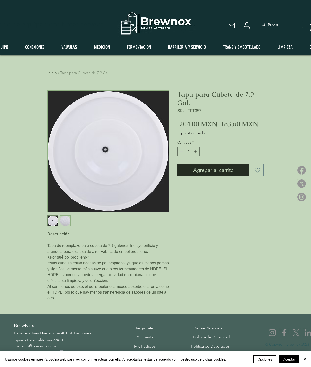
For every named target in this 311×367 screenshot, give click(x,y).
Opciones (265, 359)
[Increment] (196, 151)
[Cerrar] (305, 359)
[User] (246, 25)
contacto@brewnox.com (35, 346)
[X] (301, 183)
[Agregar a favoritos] (257, 170)
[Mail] (231, 25)
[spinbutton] (188, 151)
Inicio (52, 72)
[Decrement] (181, 151)
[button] (144, 328)
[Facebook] (301, 170)
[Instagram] (301, 197)
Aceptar (289, 359)
